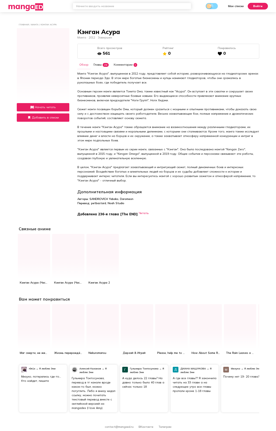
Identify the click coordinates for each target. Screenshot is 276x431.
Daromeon (126, 199)
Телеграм (164, 427)
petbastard (98, 203)
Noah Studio (116, 203)
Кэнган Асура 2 (99, 282)
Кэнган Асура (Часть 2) (69, 282)
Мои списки (236, 6)
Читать (144, 213)
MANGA (25, 6)
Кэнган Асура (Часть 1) (35, 282)
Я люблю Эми (47, 368)
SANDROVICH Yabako (104, 199)
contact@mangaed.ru (119, 427)
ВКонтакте (146, 427)
